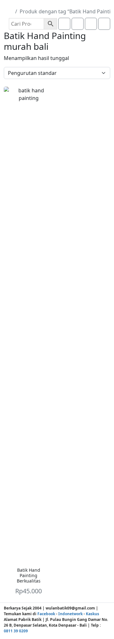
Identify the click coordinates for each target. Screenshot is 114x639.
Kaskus (92, 613)
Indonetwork (70, 613)
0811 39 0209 (16, 631)
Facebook (46, 613)
